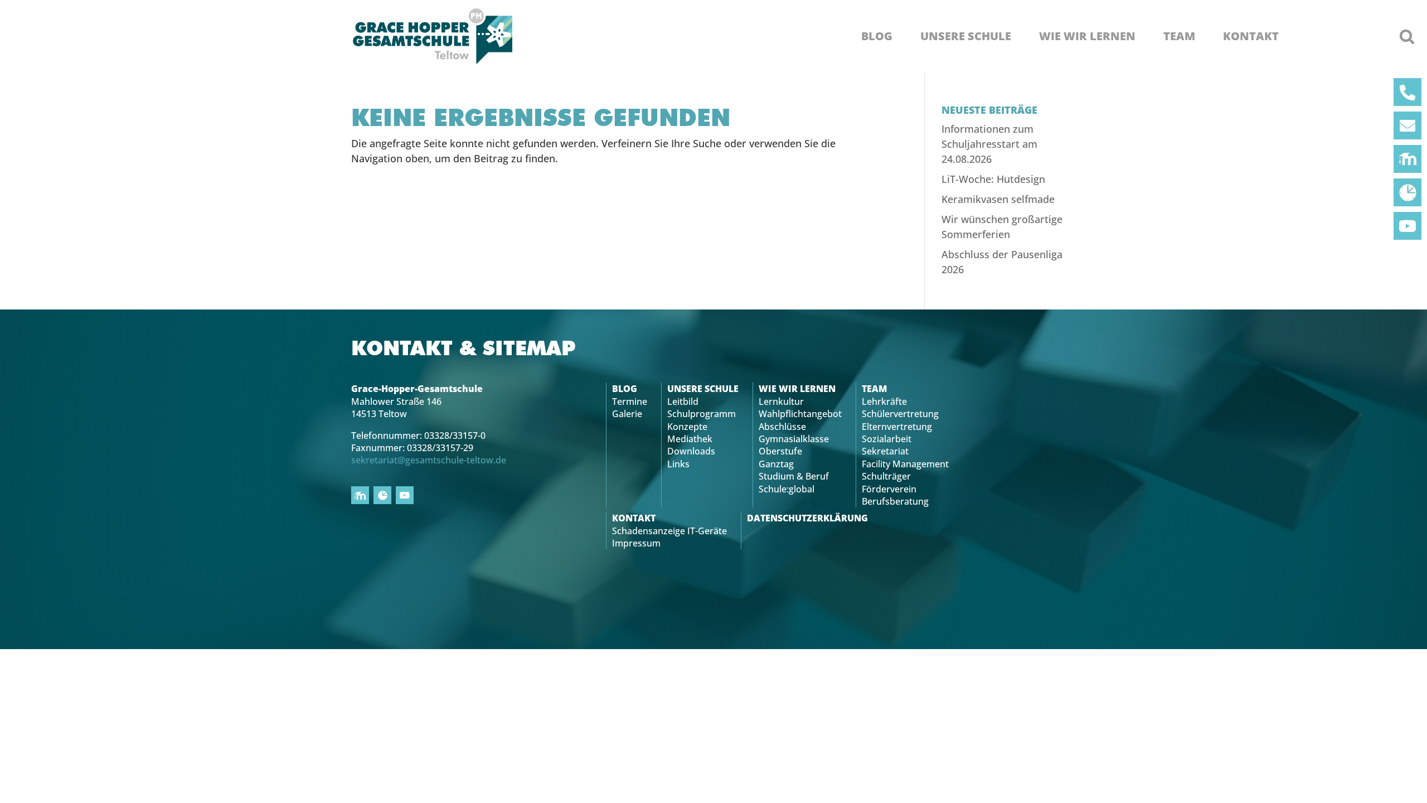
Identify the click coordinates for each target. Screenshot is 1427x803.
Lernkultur (781, 401)
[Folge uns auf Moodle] (1407, 159)
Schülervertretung (900, 414)
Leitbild (682, 401)
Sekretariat (885, 451)
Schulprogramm (701, 414)
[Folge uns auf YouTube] (1407, 226)
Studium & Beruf (794, 476)
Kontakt (1251, 36)
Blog (876, 36)
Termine (629, 401)
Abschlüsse (782, 426)
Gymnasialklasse (794, 439)
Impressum (636, 543)
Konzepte (687, 426)
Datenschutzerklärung (807, 518)
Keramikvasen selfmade (998, 199)
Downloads (691, 451)
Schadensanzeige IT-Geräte (669, 531)
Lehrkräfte (884, 401)
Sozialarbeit (886, 439)
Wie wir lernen (1087, 36)
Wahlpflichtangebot (800, 414)
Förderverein (889, 489)
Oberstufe (780, 451)
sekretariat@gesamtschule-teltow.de (428, 460)
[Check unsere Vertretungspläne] (1407, 192)
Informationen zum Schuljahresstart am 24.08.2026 (989, 144)
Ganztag (776, 464)
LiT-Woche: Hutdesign (993, 179)
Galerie (627, 414)
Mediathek (689, 439)
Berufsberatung (895, 501)
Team (1179, 36)
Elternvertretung (897, 426)
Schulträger (886, 476)
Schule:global (786, 489)
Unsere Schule (965, 36)
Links (678, 464)
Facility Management (905, 464)
